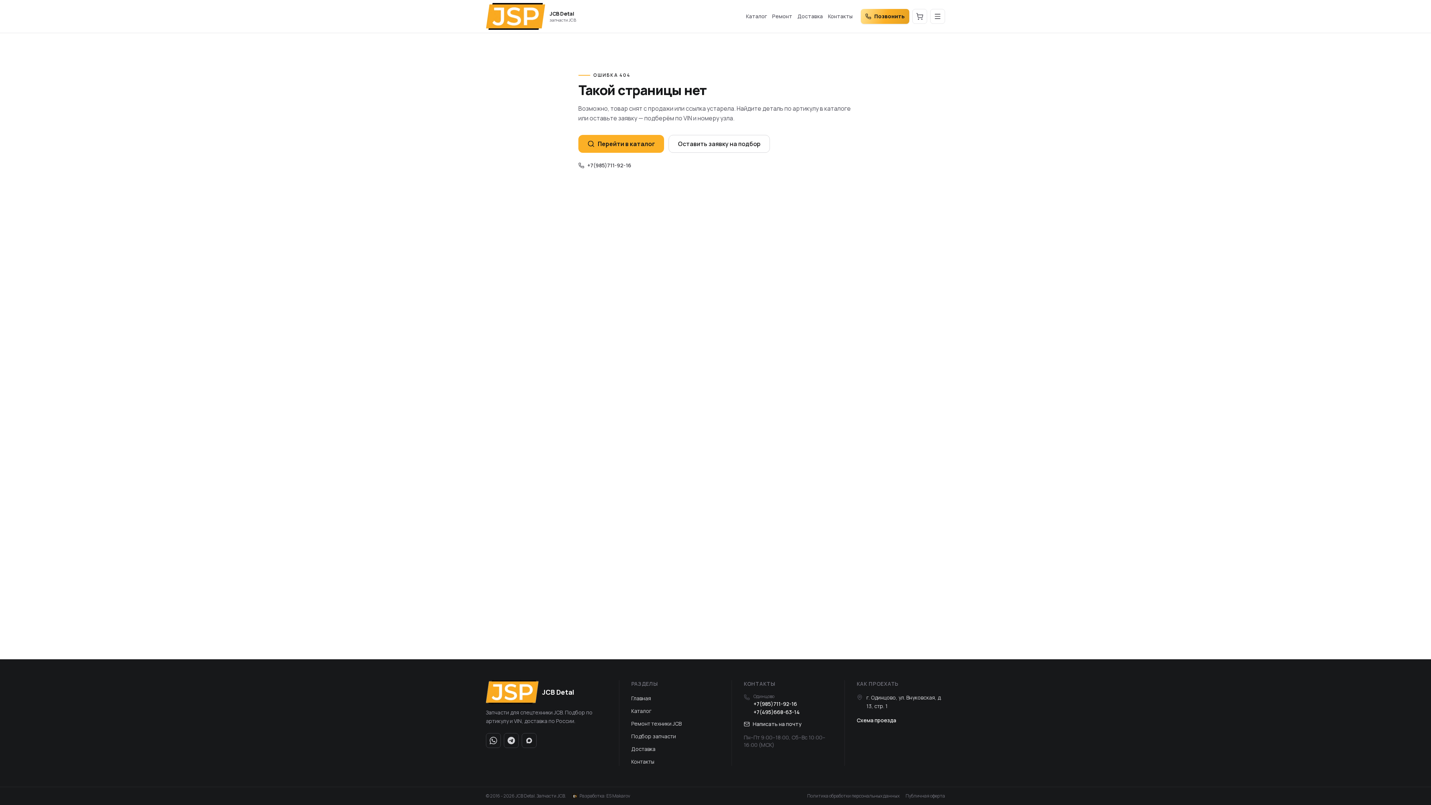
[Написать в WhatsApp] (493, 740)
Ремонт (782, 16)
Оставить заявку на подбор (719, 144)
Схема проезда (876, 720)
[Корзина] (919, 16)
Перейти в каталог (626, 144)
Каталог (756, 16)
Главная (641, 698)
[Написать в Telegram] (511, 740)
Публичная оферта (925, 796)
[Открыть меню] (937, 16)
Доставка (810, 16)
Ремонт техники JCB (656, 723)
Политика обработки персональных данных (853, 796)
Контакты (840, 16)
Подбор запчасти (653, 736)
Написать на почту (777, 723)
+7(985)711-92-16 (609, 165)
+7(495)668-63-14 (777, 712)
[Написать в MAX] (529, 740)
